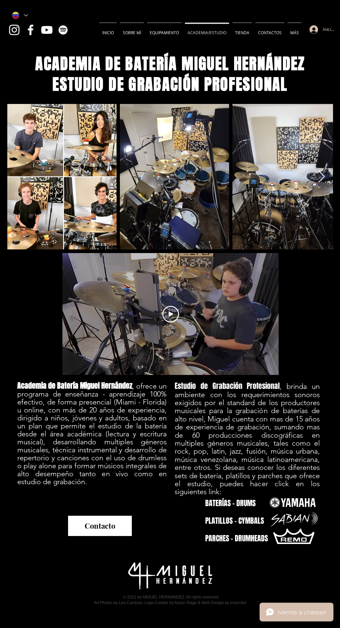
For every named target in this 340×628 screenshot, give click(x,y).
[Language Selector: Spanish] (20, 15)
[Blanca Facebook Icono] (31, 30)
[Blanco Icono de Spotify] (63, 30)
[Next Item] (321, 176)
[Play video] (170, 314)
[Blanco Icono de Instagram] (14, 30)
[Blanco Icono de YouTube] (47, 30)
